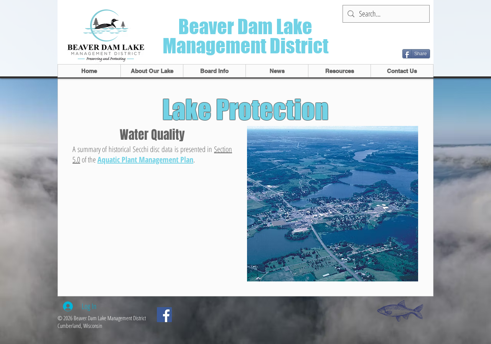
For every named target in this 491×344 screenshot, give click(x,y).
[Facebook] (164, 314)
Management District (245, 46)
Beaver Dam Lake (245, 26)
